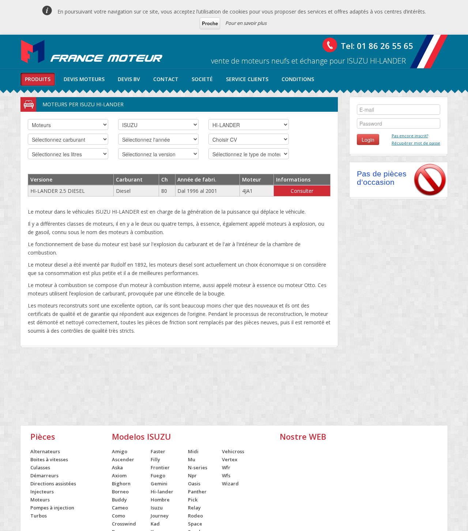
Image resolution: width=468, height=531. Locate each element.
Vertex (229, 459)
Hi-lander (162, 491)
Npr (192, 475)
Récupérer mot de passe (416, 143)
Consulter (302, 190)
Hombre (160, 499)
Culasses (40, 467)
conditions (298, 79)
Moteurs (40, 499)
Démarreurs (44, 475)
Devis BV (129, 79)
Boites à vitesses (49, 459)
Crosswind (124, 523)
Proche (210, 23)
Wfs (226, 475)
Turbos (38, 515)
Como (118, 515)
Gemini (159, 483)
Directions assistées (53, 483)
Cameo (120, 507)
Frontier (160, 467)
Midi (193, 451)
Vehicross (233, 451)
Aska (117, 467)
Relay (194, 507)
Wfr (226, 467)
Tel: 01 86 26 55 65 (377, 45)
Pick (192, 499)
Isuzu (157, 507)
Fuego (158, 475)
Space (195, 523)
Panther (197, 491)
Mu (191, 459)
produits (37, 79)
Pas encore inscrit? (410, 135)
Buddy (119, 499)
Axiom (119, 475)
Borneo (120, 491)
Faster (158, 451)
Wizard (230, 483)
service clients (247, 79)
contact (165, 79)
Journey (160, 515)
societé (202, 79)
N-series (197, 467)
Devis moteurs (84, 79)
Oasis (194, 483)
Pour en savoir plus (246, 23)
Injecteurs (42, 491)
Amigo (119, 451)
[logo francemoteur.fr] (92, 51)
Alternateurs (45, 451)
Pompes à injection (52, 507)
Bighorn (121, 483)
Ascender (123, 459)
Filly (155, 459)
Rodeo (195, 515)
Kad (155, 523)
